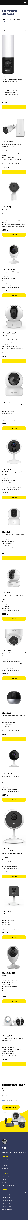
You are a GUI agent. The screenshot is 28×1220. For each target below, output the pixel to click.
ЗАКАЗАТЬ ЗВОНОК (10, 1107)
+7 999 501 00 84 (7, 1198)
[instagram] (3, 1148)
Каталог (4, 19)
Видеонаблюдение (15, 19)
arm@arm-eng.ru (7, 1209)
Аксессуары (5, 1168)
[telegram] (5, 1148)
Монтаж (4, 1182)
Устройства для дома (9, 1163)
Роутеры (4, 1165)
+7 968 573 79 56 (7, 1206)
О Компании (5, 1176)
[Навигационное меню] (25, 2)
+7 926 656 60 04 (7, 1204)
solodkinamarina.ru (20, 1152)
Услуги (4, 1179)
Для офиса (5, 21)
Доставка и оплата (8, 1185)
